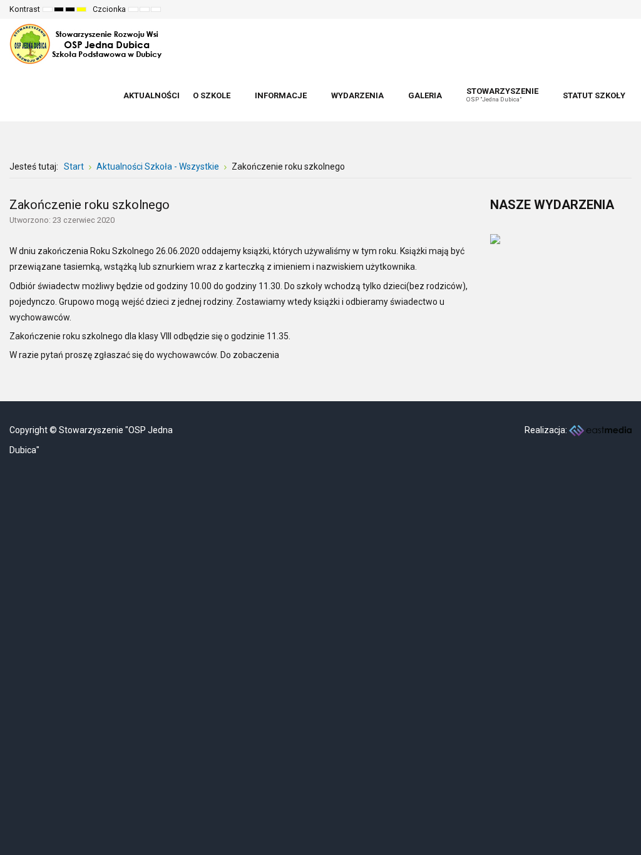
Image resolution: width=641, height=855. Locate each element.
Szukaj (613, 9)
